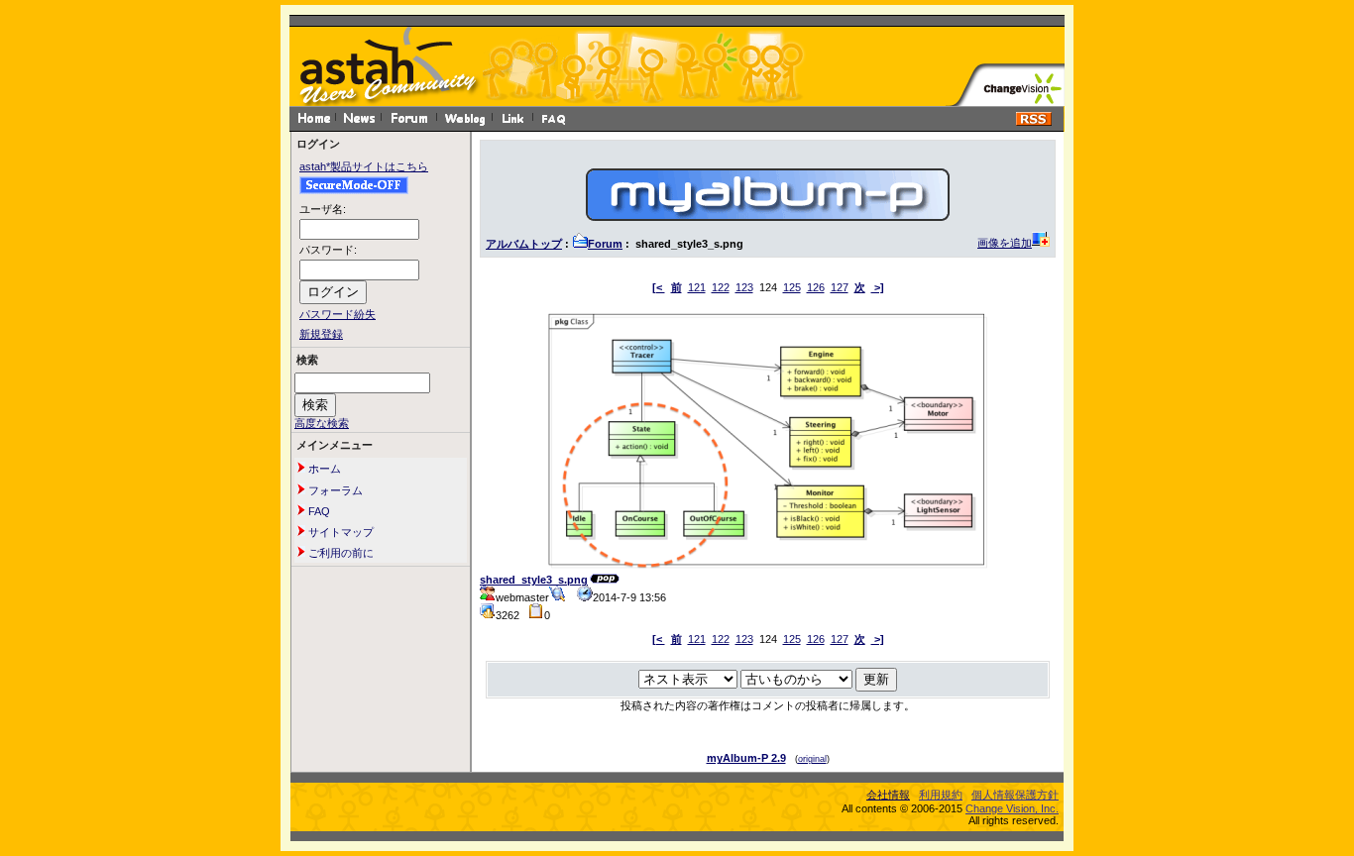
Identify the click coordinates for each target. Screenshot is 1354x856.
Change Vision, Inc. (1012, 808)
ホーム (323, 469)
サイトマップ (339, 532)
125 (792, 287)
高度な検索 (321, 423)
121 (697, 287)
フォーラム (334, 490)
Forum (605, 244)
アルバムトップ (524, 244)
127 (839, 287)
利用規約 (940, 795)
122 (721, 287)
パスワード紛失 (337, 314)
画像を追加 (1004, 243)
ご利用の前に (339, 553)
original (812, 759)
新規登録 (321, 334)
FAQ (317, 511)
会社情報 (888, 795)
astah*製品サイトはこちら (363, 166)
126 (816, 287)
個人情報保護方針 (1015, 795)
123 (744, 287)
